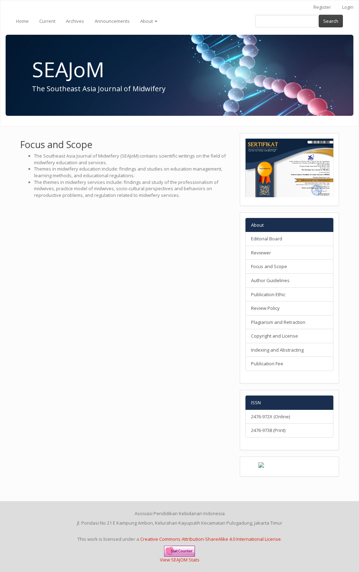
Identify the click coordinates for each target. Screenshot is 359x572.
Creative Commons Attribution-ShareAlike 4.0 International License (210, 539)
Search (330, 21)
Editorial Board (266, 238)
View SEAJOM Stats (179, 560)
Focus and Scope (269, 266)
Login (347, 7)
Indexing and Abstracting (277, 350)
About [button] (147, 21)
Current (47, 21)
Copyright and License (274, 336)
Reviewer (261, 253)
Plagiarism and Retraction (278, 322)
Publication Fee (267, 363)
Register (322, 7)
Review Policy (265, 308)
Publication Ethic (268, 294)
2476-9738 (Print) (268, 430)
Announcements (112, 21)
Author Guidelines (270, 280)
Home (22, 21)
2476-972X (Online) (270, 416)
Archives (75, 21)
